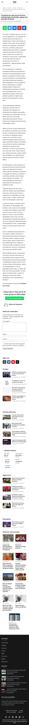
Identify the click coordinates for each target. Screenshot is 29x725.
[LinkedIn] (24, 28)
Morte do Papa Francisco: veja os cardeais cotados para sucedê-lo (8, 608)
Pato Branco (4, 642)
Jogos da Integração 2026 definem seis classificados (19, 440)
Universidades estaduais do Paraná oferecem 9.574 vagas (19, 433)
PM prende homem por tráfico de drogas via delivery (18, 504)
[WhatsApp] (5, 28)
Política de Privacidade (11, 710)
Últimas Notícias (9, 412)
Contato (21, 710)
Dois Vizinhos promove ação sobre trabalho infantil (18, 523)
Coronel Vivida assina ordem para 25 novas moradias (18, 416)
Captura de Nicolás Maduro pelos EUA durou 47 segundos (7, 547)
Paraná (3, 651)
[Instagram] (4, 362)
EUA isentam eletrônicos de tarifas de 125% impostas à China (14, 626)
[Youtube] (13, 362)
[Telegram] (10, 28)
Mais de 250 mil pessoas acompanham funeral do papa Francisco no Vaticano (7, 587)
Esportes (4, 648)
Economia (4, 656)
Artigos (5, 369)
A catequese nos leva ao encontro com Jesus (18, 381)
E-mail (5, 339)
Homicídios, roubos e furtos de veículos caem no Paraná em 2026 (18, 496)
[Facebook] (14, 28)
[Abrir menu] (2, 2)
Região (3, 659)
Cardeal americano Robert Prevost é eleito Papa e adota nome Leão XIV (20, 567)
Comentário (6, 321)
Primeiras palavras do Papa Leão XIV (20, 546)
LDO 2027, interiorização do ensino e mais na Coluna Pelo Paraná (18, 389)
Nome (5, 334)
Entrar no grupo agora (15, 298)
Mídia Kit (20, 712)
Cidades (3, 645)
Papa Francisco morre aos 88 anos (20, 606)
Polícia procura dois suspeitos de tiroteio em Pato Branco (18, 488)
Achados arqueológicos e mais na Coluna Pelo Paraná (19, 397)
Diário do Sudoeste (7, 8)
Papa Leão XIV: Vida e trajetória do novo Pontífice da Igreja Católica (8, 566)
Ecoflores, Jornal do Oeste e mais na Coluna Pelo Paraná (19, 373)
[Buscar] (27, 2)
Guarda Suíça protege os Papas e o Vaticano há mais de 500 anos (20, 586)
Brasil (3, 653)
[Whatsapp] (9, 717)
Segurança (7, 475)
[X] (17, 362)
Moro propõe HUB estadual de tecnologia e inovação (18, 425)
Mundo (14, 8)
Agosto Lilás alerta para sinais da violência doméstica (18, 479)
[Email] (19, 28)
